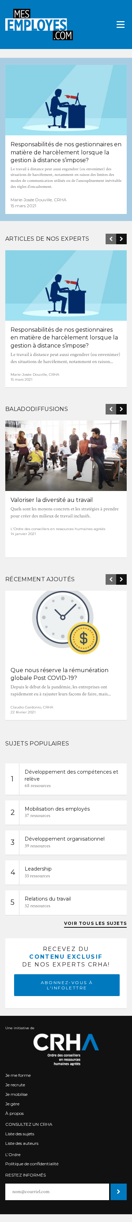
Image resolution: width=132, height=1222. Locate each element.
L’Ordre (12, 1154)
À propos (14, 1113)
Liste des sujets (19, 1133)
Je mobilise (16, 1094)
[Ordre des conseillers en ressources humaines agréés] (66, 1049)
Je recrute (15, 1084)
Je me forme (18, 1075)
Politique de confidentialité (31, 1163)
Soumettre (118, 1192)
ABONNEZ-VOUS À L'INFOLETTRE (67, 985)
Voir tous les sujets (95, 923)
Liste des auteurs (21, 1143)
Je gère (12, 1103)
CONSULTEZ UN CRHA (28, 1124)
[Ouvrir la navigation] (120, 24)
